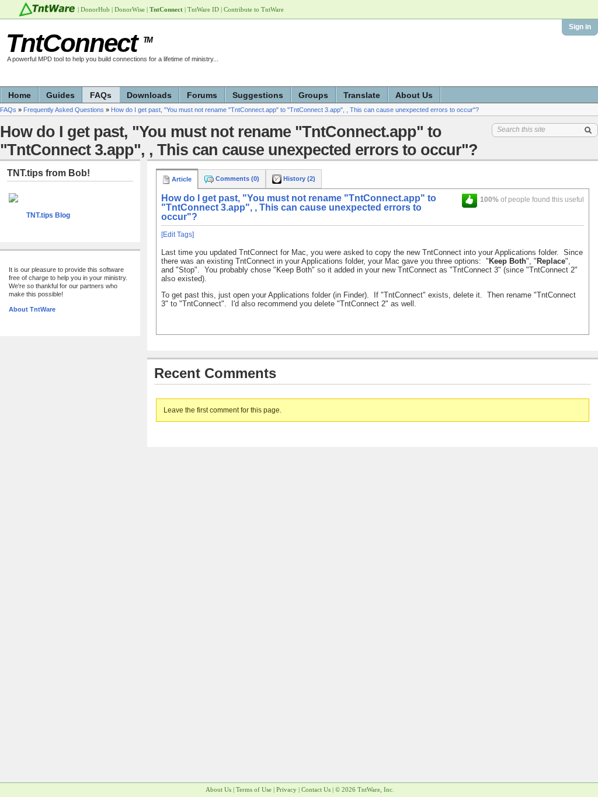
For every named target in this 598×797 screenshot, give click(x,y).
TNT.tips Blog (48, 215)
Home (19, 95)
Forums (202, 95)
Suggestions (257, 95)
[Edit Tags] (177, 234)
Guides (60, 95)
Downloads (149, 95)
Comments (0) (236, 178)
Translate (361, 95)
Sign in (580, 27)
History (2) (298, 178)
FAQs (101, 95)
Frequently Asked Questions (63, 109)
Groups (313, 95)
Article (181, 179)
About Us (414, 95)
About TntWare (32, 309)
